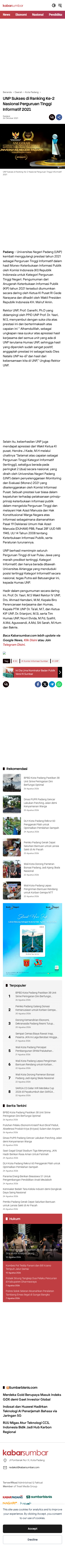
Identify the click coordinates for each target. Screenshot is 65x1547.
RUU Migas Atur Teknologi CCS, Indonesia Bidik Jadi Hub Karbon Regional (27, 1427)
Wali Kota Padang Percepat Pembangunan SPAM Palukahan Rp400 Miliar (34, 1049)
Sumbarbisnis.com (23, 1387)
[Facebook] (38, 684)
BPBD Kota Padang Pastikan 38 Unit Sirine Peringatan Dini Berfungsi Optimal (42, 781)
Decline (33, 1539)
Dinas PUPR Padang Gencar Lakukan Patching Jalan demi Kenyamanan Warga (40, 803)
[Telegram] (52, 684)
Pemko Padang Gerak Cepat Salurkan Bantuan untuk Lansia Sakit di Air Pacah (41, 846)
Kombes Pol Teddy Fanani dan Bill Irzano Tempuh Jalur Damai (28, 1267)
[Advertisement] (32, 54)
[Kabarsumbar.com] (13, 5)
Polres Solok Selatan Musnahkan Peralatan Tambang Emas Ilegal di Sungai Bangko (30, 1293)
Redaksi (6, 116)
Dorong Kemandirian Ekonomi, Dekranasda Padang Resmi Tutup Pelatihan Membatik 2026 (34, 1022)
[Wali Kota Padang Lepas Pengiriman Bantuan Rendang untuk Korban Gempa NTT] (12, 891)
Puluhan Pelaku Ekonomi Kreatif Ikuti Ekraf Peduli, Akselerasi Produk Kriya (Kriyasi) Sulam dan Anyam (31, 1127)
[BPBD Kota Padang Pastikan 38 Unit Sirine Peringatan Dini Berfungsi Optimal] (12, 783)
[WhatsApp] (59, 684)
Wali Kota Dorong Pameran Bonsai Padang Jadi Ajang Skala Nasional (42, 867)
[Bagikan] (59, 117)
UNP (56, 661)
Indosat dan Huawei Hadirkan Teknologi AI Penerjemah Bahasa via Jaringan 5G (30, 1411)
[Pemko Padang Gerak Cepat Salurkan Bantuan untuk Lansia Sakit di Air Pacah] (12, 847)
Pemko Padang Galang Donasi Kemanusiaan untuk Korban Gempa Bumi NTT (36, 1008)
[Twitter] (45, 684)
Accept (32, 1528)
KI (16, 661)
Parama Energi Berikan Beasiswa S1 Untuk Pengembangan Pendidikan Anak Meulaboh (27, 1178)
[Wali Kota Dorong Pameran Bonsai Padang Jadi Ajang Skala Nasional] (12, 869)
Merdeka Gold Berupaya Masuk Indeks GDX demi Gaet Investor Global (32, 1397)
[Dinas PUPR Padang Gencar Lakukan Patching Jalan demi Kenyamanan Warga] (12, 804)
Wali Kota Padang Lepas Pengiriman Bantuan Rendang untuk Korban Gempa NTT (41, 889)
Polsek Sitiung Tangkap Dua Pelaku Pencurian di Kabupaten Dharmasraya (31, 1280)
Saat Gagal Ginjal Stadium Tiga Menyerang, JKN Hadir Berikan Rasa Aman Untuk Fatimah (30, 1152)
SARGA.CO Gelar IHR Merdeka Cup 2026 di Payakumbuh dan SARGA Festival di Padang (35, 1090)
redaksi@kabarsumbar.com (24, 1467)
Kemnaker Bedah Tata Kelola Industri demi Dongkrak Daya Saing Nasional (32, 1191)
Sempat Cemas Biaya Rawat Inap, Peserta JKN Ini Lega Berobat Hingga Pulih (36, 1035)
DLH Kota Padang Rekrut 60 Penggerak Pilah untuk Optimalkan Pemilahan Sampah (41, 824)
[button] (54, 5)
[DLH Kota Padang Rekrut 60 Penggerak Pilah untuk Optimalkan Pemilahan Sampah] (12, 826)
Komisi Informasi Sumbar (36, 661)
